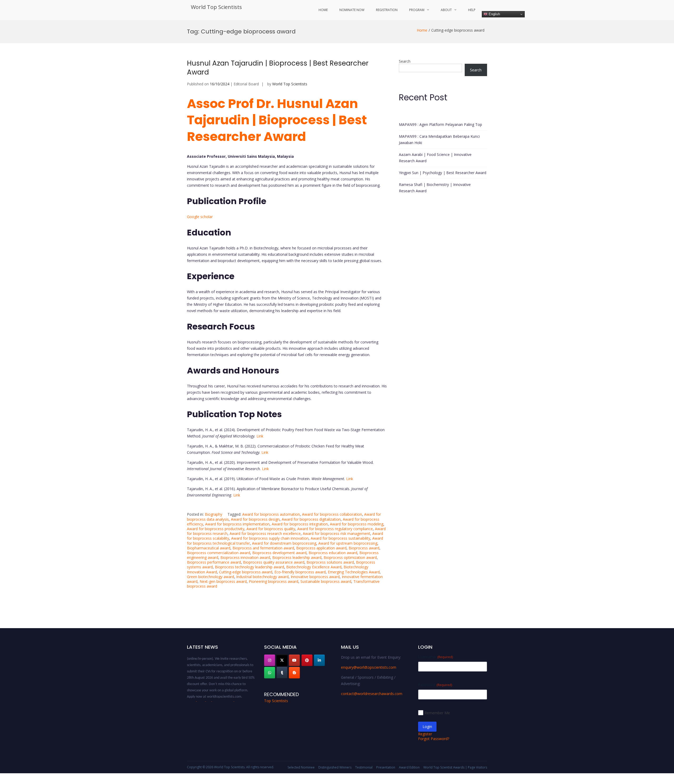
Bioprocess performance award (214, 562)
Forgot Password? (433, 738)
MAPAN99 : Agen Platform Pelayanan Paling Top (440, 124)
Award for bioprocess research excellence (265, 533)
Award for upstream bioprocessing (347, 543)
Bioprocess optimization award (350, 557)
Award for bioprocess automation (271, 514)
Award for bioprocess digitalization (311, 519)
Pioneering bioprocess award (273, 581)
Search (404, 61)
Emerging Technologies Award (354, 571)
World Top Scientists (216, 7)
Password (435, 684)
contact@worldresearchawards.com (371, 693)
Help (471, 10)
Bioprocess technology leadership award (249, 566)
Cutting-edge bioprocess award (245, 571)
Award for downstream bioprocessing (284, 543)
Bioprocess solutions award (330, 562)
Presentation (385, 767)
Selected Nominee (301, 767)
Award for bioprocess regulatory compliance (335, 528)
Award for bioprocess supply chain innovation (270, 538)
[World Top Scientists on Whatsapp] (269, 672)
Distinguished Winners (334, 767)
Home (323, 10)
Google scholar (200, 216)
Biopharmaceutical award (208, 547)
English (494, 14)
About (446, 10)
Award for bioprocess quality (270, 528)
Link (259, 436)
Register (425, 733)
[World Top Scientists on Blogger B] (294, 672)
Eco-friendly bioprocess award (300, 571)
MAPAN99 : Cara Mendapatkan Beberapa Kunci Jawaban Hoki (439, 139)
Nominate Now (351, 10)
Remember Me (437, 712)
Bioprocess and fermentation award (263, 547)
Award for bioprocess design (255, 519)
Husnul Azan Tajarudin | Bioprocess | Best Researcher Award (278, 67)
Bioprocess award (364, 547)
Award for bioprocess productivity (215, 528)
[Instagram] (269, 660)
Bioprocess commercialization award (218, 552)
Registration (387, 10)
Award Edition (409, 767)
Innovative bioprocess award (315, 576)
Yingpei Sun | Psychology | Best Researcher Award (442, 172)
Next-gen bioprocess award (223, 581)
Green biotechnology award (210, 576)
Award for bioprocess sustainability (340, 538)
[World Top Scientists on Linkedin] (319, 660)
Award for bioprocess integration (300, 523)
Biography (213, 514)
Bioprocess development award (279, 552)
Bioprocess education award (333, 552)
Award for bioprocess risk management (336, 533)
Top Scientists (276, 700)
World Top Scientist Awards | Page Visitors (455, 767)
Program (416, 10)
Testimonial (364, 767)
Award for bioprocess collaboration (332, 514)
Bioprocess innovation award (245, 557)
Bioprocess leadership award (296, 557)
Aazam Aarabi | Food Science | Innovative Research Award (435, 157)
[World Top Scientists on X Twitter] (282, 660)
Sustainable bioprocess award (325, 581)
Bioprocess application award (321, 547)
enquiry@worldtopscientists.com (368, 667)
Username (435, 656)
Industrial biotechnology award (262, 576)
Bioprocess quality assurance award (273, 562)
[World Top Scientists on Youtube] (294, 660)
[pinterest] (307, 660)
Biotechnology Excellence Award (313, 566)
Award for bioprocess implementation (237, 523)
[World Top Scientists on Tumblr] (282, 672)
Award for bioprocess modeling (356, 523)
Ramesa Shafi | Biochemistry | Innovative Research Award (435, 187)
